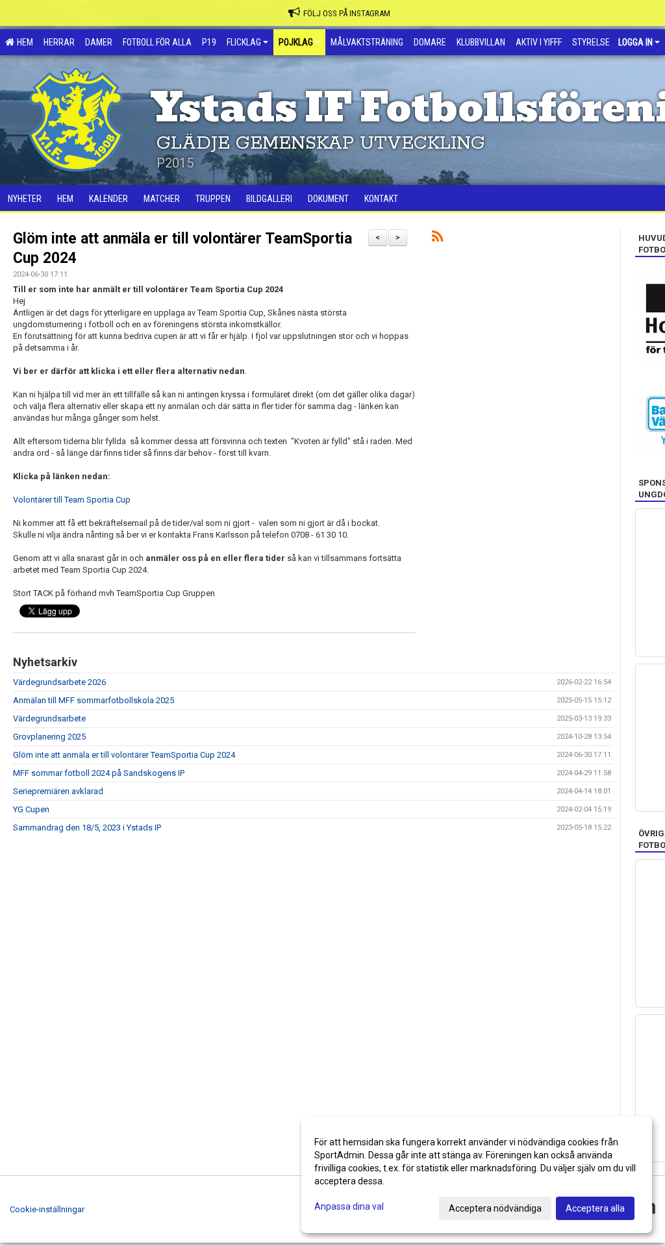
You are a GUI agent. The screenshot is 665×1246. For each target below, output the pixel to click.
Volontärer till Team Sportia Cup (72, 500)
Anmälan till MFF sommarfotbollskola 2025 (93, 700)
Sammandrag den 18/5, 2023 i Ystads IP (87, 827)
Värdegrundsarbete (49, 718)
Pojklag (296, 42)
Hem (23, 42)
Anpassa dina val (349, 1206)
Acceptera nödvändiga (495, 1208)
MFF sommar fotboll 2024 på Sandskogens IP (98, 773)
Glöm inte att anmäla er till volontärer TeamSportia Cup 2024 (124, 755)
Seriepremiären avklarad (58, 791)
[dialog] (476, 1174)
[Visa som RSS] (437, 238)
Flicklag (244, 42)
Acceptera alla (595, 1208)
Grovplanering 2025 (49, 736)
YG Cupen (31, 809)
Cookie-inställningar (47, 1209)
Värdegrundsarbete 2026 (59, 682)
